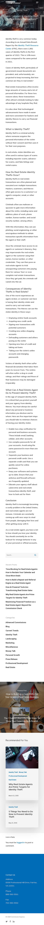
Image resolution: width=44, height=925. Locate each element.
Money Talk (10, 651)
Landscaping (11, 639)
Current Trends (12, 630)
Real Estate (10, 667)
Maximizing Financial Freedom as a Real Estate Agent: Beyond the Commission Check (21, 605)
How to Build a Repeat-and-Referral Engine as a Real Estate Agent (21, 581)
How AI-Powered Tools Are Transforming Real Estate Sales (19, 588)
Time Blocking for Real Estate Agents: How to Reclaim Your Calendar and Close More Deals (22, 572)
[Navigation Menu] (37, 2)
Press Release (11, 659)
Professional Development (17, 663)
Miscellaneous (12, 647)
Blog (8, 626)
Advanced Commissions (16, 622)
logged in (21, 842)
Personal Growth (13, 655)
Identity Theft (22, 11)
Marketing (10, 643)
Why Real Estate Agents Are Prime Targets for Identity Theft (20, 596)
